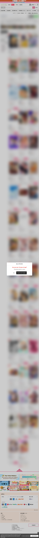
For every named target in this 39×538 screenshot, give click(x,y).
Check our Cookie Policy (25, 535)
